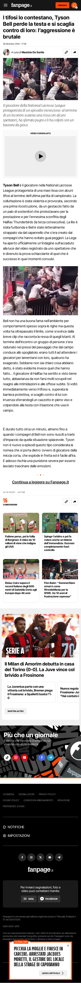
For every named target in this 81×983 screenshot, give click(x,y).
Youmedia (8, 794)
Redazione (64, 800)
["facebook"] (41, 757)
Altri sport (9, 492)
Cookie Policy (11, 800)
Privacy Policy (47, 794)
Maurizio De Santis (33, 52)
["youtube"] (24, 757)
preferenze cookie (14, 806)
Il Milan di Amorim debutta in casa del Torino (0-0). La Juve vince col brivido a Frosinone (40, 669)
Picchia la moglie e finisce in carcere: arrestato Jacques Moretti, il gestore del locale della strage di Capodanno (39, 956)
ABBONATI (62, 5)
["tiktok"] (7, 757)
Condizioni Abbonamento (38, 800)
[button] (74, 52)
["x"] (33, 757)
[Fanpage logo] (21, 5)
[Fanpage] (40, 870)
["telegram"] (50, 757)
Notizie (21, 492)
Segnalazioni (26, 794)
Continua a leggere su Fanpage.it (40, 482)
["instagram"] (15, 757)
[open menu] (4, 5)
